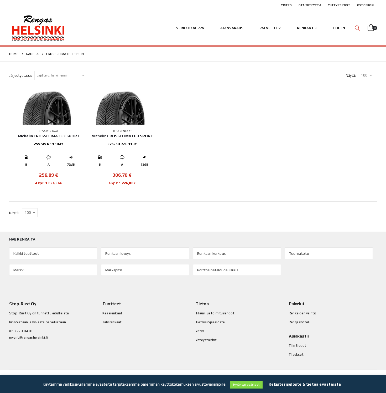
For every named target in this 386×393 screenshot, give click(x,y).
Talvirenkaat (112, 322)
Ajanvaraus (231, 28)
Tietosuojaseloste (210, 322)
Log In (339, 28)
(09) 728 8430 (21, 331)
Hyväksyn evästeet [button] (246, 384)
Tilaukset (296, 354)
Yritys (286, 5)
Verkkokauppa (190, 28)
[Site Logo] (38, 28)
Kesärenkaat (48, 131)
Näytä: (351, 76)
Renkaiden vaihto (302, 313)
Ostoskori (365, 5)
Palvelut (268, 28)
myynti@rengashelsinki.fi (28, 337)
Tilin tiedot (297, 346)
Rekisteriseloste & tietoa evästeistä (305, 384)
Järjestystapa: (20, 76)
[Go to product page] (48, 106)
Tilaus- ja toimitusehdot (215, 313)
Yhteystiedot (339, 5)
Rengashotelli (300, 322)
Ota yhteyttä (310, 5)
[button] (357, 28)
